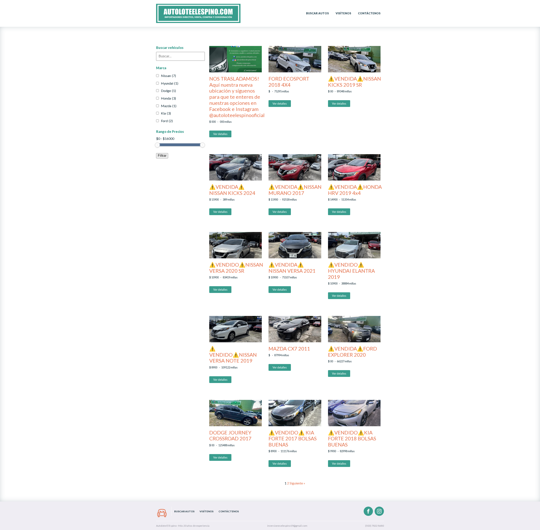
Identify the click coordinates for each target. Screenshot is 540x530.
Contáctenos (369, 13)
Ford (167, 121)
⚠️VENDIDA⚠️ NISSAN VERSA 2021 (292, 268)
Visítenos (343, 13)
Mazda (168, 106)
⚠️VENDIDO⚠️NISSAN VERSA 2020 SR (236, 268)
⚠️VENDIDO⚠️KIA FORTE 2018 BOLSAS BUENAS (352, 439)
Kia (166, 113)
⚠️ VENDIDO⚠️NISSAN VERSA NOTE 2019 (233, 355)
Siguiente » (297, 483)
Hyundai (169, 83)
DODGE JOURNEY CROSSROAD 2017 (230, 436)
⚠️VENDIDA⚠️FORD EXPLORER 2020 (352, 352)
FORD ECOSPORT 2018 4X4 (289, 82)
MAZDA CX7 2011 (289, 349)
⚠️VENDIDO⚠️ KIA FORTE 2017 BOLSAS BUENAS (293, 439)
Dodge (168, 91)
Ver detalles (220, 134)
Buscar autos (317, 13)
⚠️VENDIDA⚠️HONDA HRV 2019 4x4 (355, 190)
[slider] (157, 144)
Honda (168, 98)
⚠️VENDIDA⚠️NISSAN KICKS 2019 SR (354, 82)
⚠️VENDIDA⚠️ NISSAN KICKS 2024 (232, 190)
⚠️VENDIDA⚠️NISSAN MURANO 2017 (295, 190)
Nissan (168, 76)
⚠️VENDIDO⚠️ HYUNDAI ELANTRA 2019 (351, 271)
